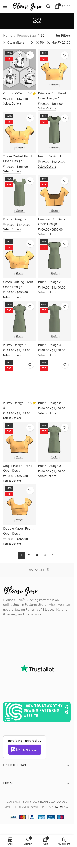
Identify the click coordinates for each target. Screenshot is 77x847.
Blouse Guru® (38, 570)
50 (42, 43)
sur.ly (9, 718)
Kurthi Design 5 (49, 403)
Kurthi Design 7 (14, 345)
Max (61, 43)
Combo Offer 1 (14, 93)
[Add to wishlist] (30, 55)
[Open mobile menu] (5, 6)
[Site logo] (27, 6)
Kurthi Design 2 (14, 219)
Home (7, 36)
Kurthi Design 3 (49, 282)
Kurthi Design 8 (49, 466)
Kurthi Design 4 (49, 345)
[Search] (48, 6)
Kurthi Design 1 (49, 156)
